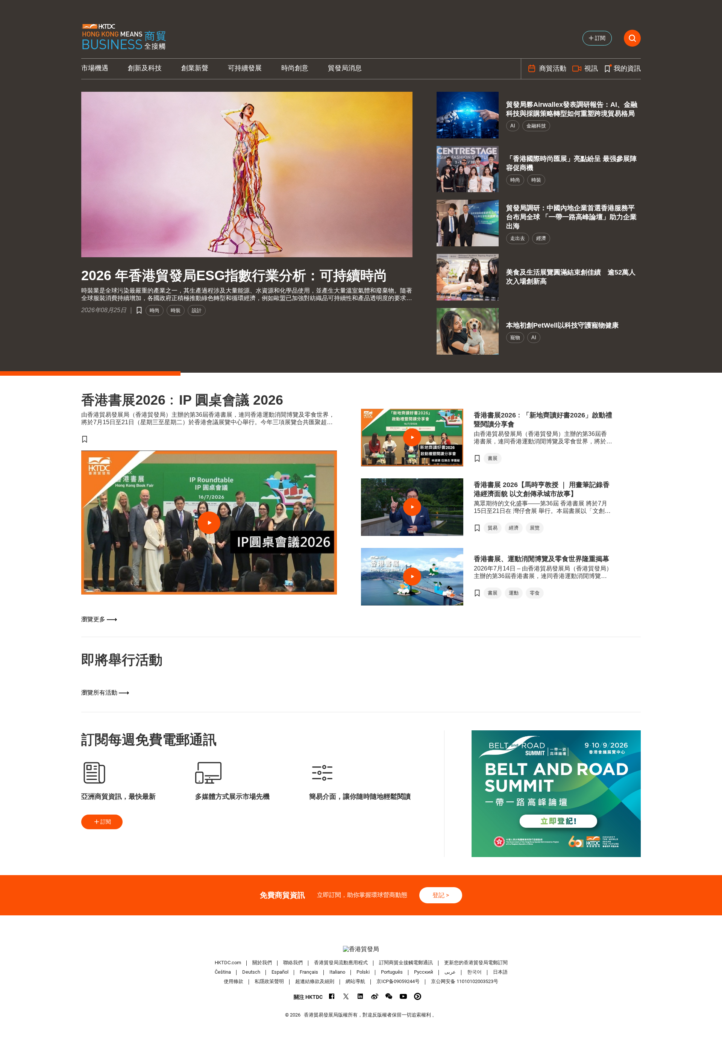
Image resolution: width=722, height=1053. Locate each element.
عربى (450, 972)
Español (280, 972)
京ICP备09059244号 (398, 981)
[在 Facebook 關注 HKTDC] (331, 996)
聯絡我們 (293, 962)
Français (309, 972)
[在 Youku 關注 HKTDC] (417, 996)
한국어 (474, 972)
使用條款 (233, 981)
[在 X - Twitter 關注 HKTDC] (346, 996)
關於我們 (262, 962)
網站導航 (355, 981)
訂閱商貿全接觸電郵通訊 (406, 962)
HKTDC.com (228, 962)
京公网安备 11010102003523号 (464, 981)
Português (392, 972)
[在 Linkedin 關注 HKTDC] (360, 996)
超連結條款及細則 (314, 981)
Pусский (423, 972)
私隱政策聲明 (269, 981)
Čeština (223, 972)
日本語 (500, 972)
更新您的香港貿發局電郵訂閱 (476, 962)
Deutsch (251, 972)
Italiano (337, 972)
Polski (363, 972)
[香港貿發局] (361, 949)
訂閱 (105, 822)
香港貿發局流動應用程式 (341, 962)
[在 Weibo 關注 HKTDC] (374, 996)
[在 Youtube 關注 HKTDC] (403, 996)
